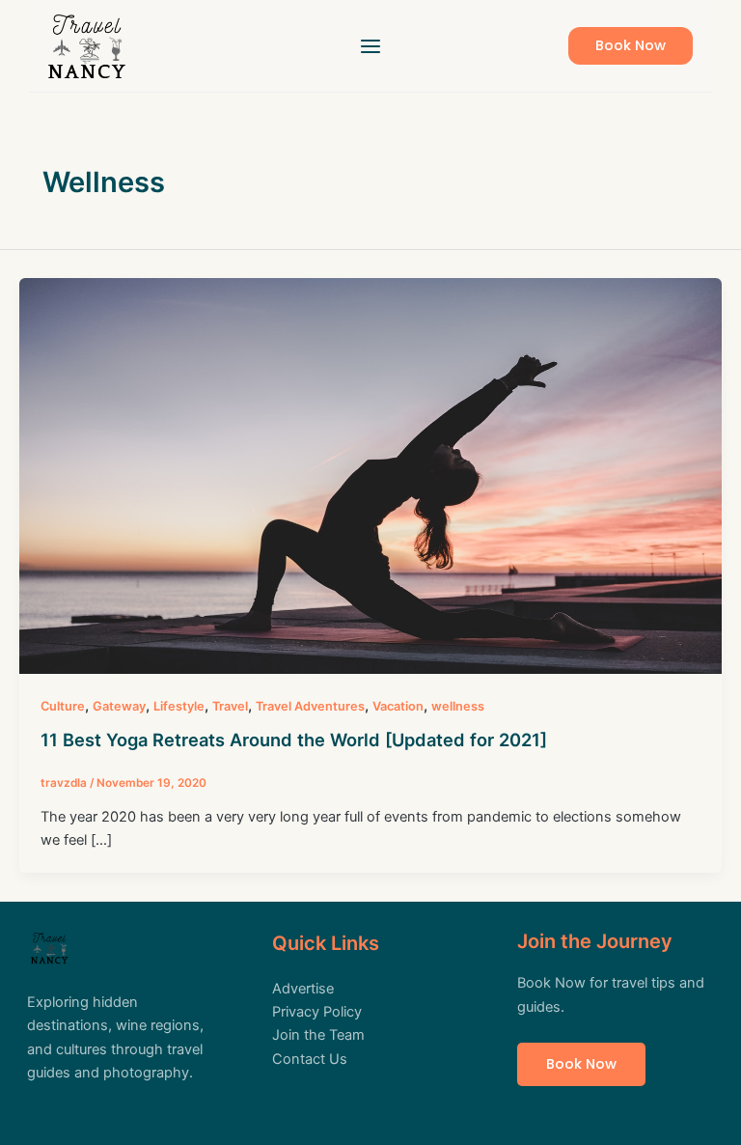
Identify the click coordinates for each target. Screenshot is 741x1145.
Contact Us (309, 1059)
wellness (457, 706)
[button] (630, 46)
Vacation (398, 706)
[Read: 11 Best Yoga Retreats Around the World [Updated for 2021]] (370, 475)
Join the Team (318, 1035)
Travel (230, 706)
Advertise (303, 988)
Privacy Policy (317, 1011)
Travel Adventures (310, 706)
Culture (63, 706)
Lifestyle (179, 706)
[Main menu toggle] (370, 46)
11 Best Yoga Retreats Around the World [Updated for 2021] (294, 739)
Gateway (119, 706)
